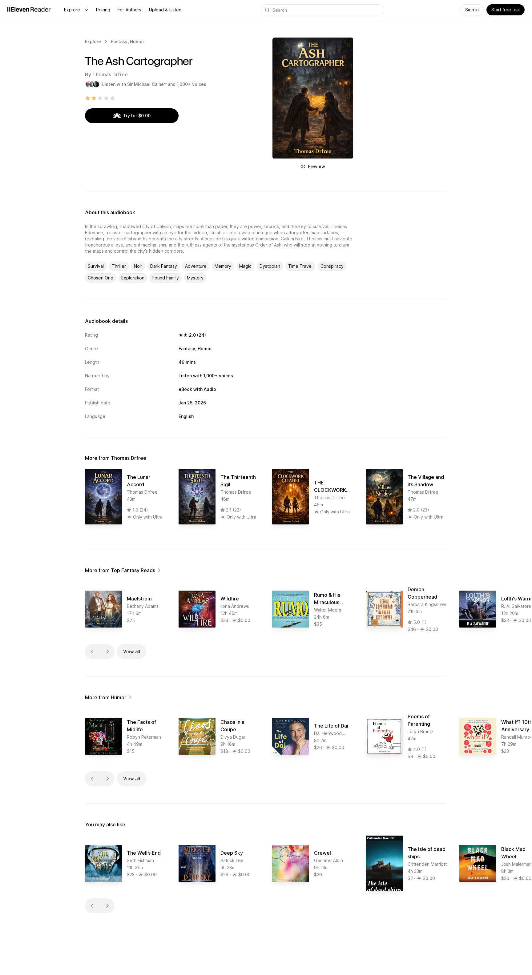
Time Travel (300, 266)
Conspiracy (332, 266)
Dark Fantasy (163, 266)
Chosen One (100, 277)
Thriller (119, 266)
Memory (223, 266)
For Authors (130, 9)
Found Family (165, 277)
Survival (96, 266)
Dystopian (270, 266)
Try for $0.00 (137, 115)
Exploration (132, 277)
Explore (72, 9)
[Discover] (86, 9)
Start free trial (505, 9)
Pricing (103, 9)
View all (131, 651)
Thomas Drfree (110, 74)
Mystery (195, 277)
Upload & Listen (165, 9)
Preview (316, 166)
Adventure (196, 266)
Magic (245, 266)
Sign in (472, 9)
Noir (138, 266)
